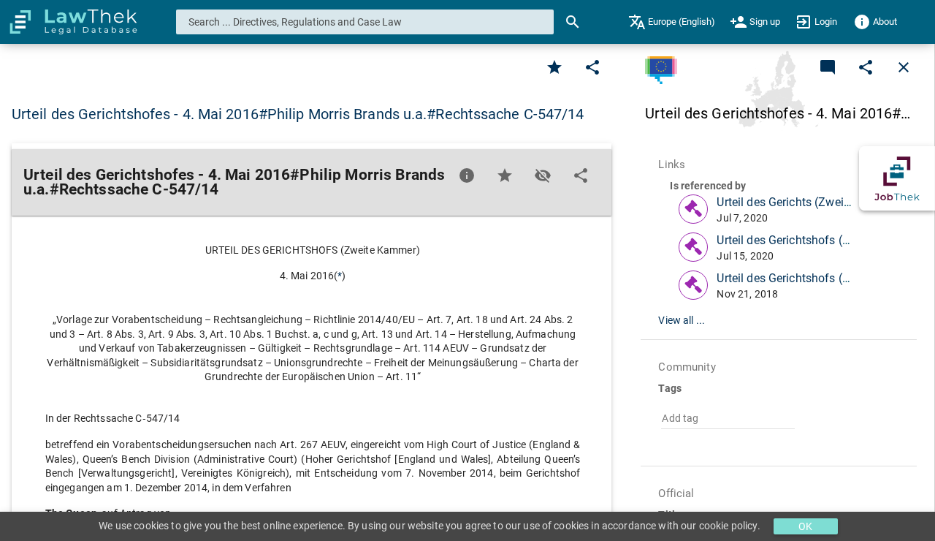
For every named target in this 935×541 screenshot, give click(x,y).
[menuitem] (671, 22)
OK (805, 526)
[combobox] (365, 22)
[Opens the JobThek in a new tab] (897, 178)
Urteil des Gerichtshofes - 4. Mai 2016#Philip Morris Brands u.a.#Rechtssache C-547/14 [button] (298, 114)
